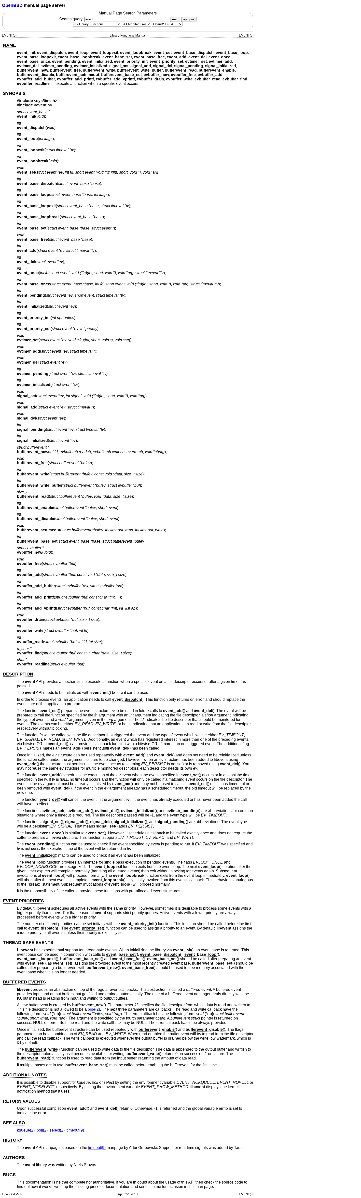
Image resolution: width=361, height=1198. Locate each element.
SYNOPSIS (14, 93)
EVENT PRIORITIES (23, 900)
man (175, 19)
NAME (9, 45)
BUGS (9, 1174)
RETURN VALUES (21, 1101)
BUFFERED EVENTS (24, 982)
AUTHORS (14, 1157)
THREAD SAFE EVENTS (28, 942)
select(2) (57, 1130)
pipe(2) (94, 1009)
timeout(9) (75, 1130)
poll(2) (42, 1130)
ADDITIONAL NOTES (25, 1074)
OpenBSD (12, 5)
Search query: (71, 19)
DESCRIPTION (18, 674)
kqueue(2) (26, 1130)
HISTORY (12, 1140)
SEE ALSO (14, 1122)
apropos (188, 19)
